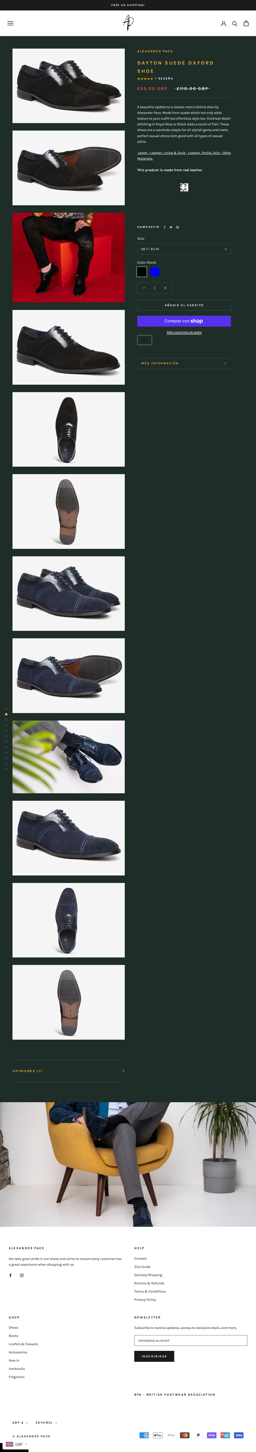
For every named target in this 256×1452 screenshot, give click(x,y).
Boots (13, 1336)
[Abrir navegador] (11, 23)
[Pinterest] (177, 227)
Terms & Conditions (150, 1291)
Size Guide (142, 1267)
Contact (140, 1258)
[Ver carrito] (246, 23)
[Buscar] (235, 23)
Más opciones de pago (184, 332)
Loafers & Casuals (23, 1344)
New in (14, 1360)
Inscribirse (154, 1356)
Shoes (13, 1327)
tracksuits (17, 1369)
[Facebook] (164, 227)
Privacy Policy (145, 1300)
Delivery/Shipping (148, 1275)
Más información (160, 363)
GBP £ (18, 1422)
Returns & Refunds (149, 1283)
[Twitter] (171, 227)
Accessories (18, 1352)
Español (44, 1422)
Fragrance (16, 1377)
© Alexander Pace (31, 1436)
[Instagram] (22, 1275)
